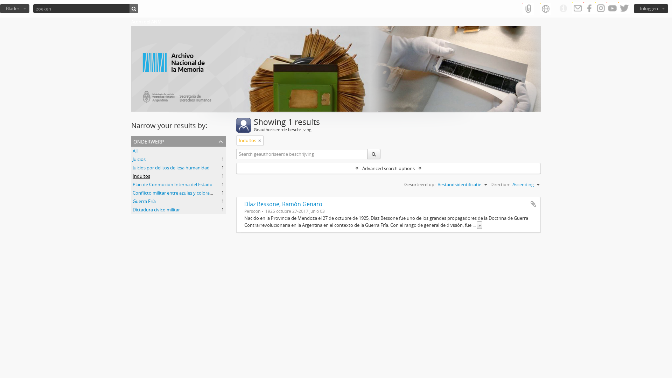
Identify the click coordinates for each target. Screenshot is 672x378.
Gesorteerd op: (419, 184)
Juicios (139, 159)
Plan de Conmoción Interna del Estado (172, 184)
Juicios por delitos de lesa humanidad (171, 167)
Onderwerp (148, 141)
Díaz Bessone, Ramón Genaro (283, 204)
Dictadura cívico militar (156, 209)
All (135, 151)
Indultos (141, 176)
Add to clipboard (533, 204)
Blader (12, 8)
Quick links (563, 9)
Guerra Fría (144, 201)
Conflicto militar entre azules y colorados (175, 193)
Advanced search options (388, 168)
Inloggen (649, 8)
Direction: (500, 184)
